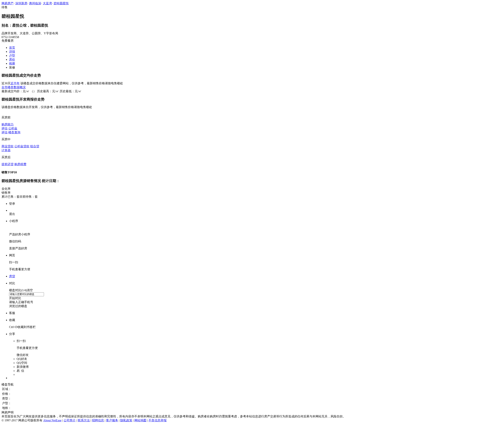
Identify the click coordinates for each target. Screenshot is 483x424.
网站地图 (140, 420)
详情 (12, 51)
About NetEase (52, 420)
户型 (12, 55)
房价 (12, 59)
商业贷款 (8, 146)
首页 (12, 47)
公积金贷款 (21, 146)
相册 (12, 63)
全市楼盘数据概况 (14, 87)
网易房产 (8, 3)
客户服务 (112, 420)
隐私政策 (126, 420)
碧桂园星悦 (61, 3)
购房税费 (20, 164)
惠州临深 (35, 3)
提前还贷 (8, 164)
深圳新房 (21, 3)
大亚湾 (47, 3)
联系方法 (84, 420)
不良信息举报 (157, 420)
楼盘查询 (14, 132)
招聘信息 (98, 420)
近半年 (15, 83)
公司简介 (70, 420)
